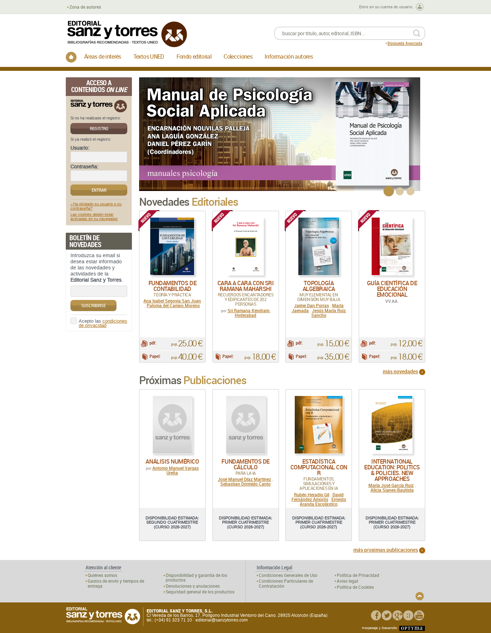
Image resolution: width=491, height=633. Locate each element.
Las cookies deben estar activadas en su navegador (94, 217)
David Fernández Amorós (318, 497)
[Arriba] (420, 596)
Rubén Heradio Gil (311, 494)
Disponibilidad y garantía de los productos (196, 577)
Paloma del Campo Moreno (173, 305)
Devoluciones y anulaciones (193, 586)
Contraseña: (84, 166)
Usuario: (80, 148)
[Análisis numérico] (172, 425)
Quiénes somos (102, 575)
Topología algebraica (319, 286)
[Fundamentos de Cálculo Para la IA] (246, 425)
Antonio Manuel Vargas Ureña (175, 470)
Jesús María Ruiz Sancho (328, 313)
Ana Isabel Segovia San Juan (172, 301)
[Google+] (398, 615)
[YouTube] (419, 615)
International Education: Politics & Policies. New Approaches (392, 470)
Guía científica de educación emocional (392, 289)
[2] (399, 191)
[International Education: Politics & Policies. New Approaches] (392, 425)
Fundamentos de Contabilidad (172, 286)
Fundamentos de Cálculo (245, 464)
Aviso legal (347, 581)
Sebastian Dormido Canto (245, 484)
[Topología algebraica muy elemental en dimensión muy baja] (318, 246)
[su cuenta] (419, 7)
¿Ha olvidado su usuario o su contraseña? (95, 206)
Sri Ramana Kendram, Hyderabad (249, 313)
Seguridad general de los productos (200, 591)
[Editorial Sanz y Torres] (127, 34)
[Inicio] (71, 57)
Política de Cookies (355, 587)
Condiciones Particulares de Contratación (286, 583)
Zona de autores (85, 7)
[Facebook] (376, 615)
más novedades (400, 371)
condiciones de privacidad (103, 323)
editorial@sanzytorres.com (222, 620)
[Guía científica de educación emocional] (392, 246)
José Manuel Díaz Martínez (244, 479)
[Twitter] (387, 615)
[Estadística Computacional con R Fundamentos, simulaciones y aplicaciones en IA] (318, 425)
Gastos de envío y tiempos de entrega (116, 583)
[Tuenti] (408, 615)
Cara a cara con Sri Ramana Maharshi (245, 286)
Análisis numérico (172, 461)
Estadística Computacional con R (318, 467)
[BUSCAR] (416, 33)
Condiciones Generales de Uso (288, 575)
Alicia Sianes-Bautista (392, 490)
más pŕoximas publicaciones (385, 549)
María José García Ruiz (391, 485)
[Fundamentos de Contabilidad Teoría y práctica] (172, 246)
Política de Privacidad (358, 575)
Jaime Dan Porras (311, 305)
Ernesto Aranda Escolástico (323, 501)
